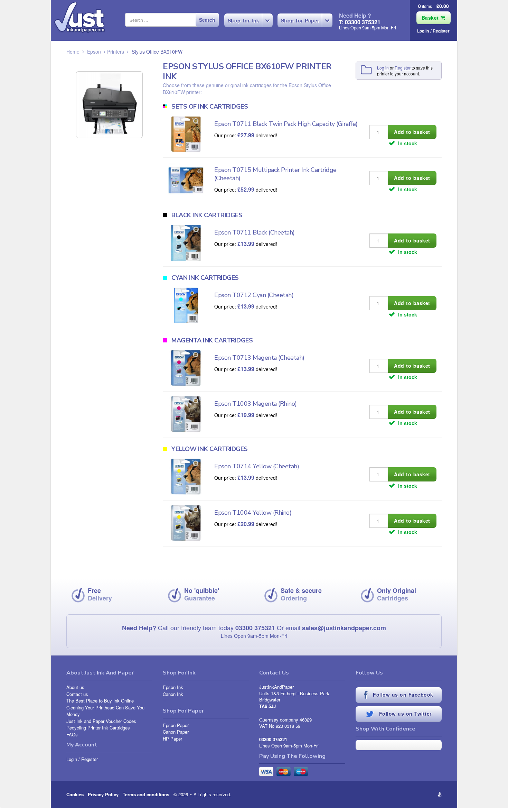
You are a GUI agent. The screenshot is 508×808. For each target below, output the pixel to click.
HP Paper (172, 738)
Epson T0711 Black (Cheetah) (254, 232)
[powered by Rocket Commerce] (399, 794)
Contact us (77, 694)
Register (441, 31)
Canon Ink (173, 694)
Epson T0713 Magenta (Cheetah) (259, 358)
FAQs (72, 734)
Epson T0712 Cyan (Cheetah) (253, 295)
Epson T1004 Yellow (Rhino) (252, 512)
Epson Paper (176, 725)
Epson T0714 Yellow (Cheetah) (256, 466)
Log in (423, 31)
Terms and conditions (146, 794)
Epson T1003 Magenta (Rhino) (255, 404)
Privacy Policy (103, 794)
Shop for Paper (300, 20)
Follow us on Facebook (402, 694)
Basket (431, 17)
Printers (115, 51)
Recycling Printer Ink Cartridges (98, 727)
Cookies (75, 794)
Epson (94, 51)
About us (75, 687)
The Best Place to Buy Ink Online (100, 700)
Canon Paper (176, 731)
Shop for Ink (244, 20)
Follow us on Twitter (404, 713)
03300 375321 (255, 627)
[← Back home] (79, 17)
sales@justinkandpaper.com (344, 627)
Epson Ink (173, 687)
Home (72, 51)
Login (71, 759)
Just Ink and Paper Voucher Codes (101, 721)
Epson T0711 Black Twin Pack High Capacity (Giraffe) (286, 124)
